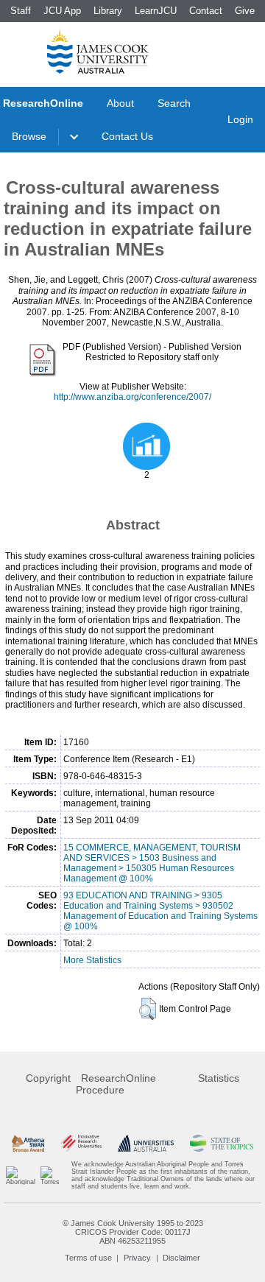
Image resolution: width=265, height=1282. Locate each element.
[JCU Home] (98, 51)
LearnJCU (156, 10)
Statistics (218, 1078)
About (120, 103)
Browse (29, 136)
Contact (205, 10)
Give (245, 10)
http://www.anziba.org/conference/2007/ (132, 397)
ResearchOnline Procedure (116, 1084)
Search (174, 103)
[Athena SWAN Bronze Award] (28, 1143)
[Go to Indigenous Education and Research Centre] (21, 1175)
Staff (20, 10)
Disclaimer (181, 1257)
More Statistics (92, 960)
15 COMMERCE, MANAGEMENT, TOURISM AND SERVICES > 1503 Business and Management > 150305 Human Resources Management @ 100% (152, 863)
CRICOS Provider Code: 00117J (133, 1232)
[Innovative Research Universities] (81, 1143)
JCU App (62, 10)
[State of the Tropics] (221, 1143)
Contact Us (127, 136)
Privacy (137, 1257)
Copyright (48, 1078)
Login (240, 119)
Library (107, 10)
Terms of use (88, 1257)
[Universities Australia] (145, 1143)
